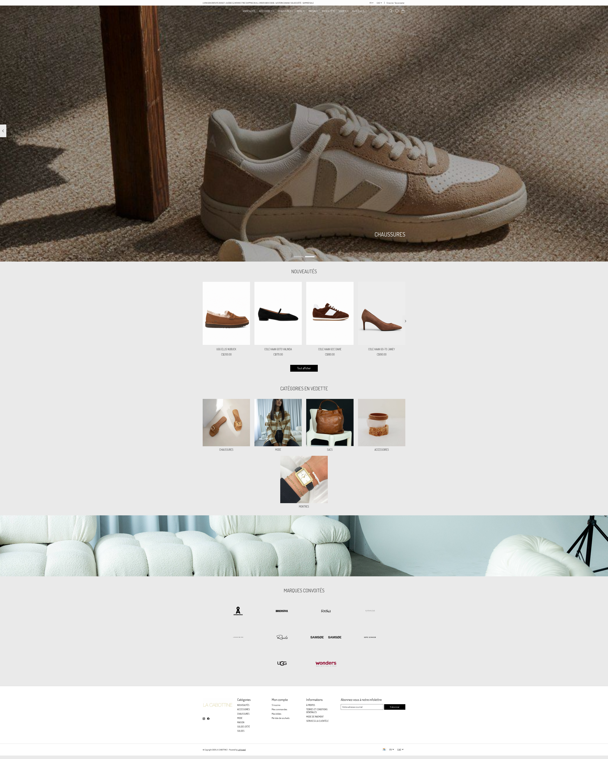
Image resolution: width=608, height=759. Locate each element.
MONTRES (304, 506)
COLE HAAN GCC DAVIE (329, 349)
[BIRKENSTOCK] (282, 611)
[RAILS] (282, 637)
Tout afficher (304, 368)
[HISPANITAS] (370, 611)
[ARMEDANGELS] (238, 611)
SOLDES (240, 730)
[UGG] (282, 664)
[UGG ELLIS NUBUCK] (226, 313)
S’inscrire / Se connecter (395, 3)
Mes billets (276, 713)
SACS (330, 449)
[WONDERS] (326, 664)
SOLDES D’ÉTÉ (328, 11)
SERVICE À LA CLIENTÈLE (317, 720)
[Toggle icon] (391, 11)
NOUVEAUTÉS (249, 11)
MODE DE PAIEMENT (315, 716)
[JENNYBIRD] (238, 637)
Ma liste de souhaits (280, 718)
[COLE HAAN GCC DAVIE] (330, 313)
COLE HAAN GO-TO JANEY (381, 349)
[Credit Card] (384, 749)
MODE (278, 449)
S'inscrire (276, 705)
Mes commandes (279, 709)
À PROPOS (310, 705)
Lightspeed (242, 749)
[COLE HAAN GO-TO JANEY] (381, 313)
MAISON (240, 722)
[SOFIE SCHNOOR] (370, 637)
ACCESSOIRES (381, 449)
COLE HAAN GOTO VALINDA (278, 349)
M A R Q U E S (358, 11)
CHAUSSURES (226, 449)
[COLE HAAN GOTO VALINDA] (278, 313)
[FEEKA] (326, 611)
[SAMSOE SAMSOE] (326, 637)
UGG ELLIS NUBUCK (226, 349)
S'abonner (394, 706)
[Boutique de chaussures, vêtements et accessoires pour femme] (211, 11)
